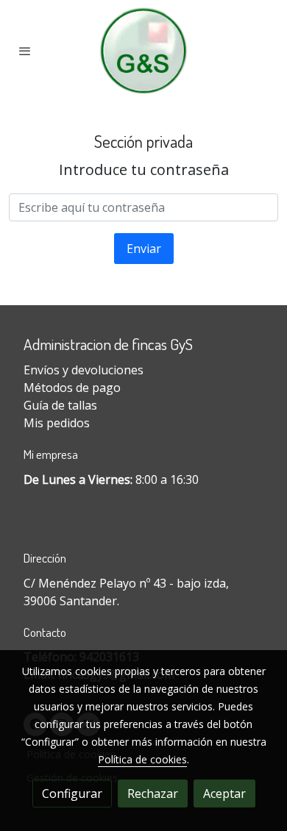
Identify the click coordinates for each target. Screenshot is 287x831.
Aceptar (224, 793)
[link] (143, 50)
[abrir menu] (25, 50)
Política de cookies (142, 759)
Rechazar (152, 793)
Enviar (144, 248)
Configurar (72, 793)
